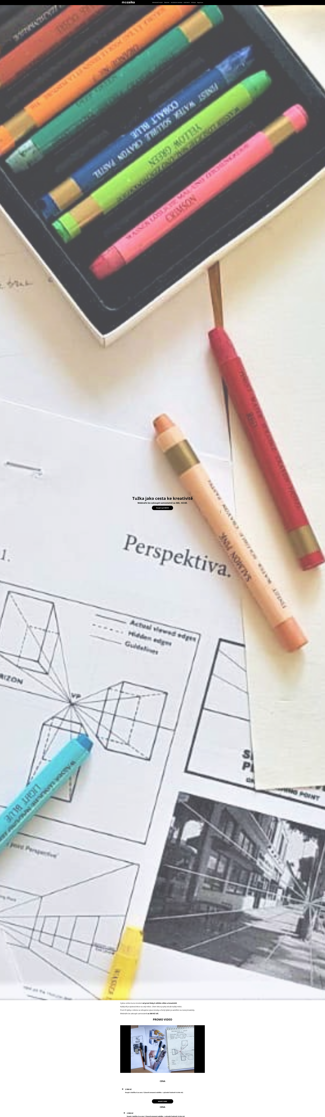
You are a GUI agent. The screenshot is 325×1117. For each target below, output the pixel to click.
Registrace (200, 2)
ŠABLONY (166, 2)
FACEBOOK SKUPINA (176, 2)
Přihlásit (193, 2)
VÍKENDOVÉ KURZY (157, 2)
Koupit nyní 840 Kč (162, 508)
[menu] (177, 2)
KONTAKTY (187, 2)
